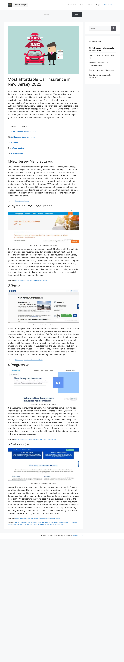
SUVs (82, 5)
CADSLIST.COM (77, 535)
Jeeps (98, 5)
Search (76, 15)
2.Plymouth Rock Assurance (23, 137)
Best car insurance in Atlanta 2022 (101, 70)
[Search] (113, 28)
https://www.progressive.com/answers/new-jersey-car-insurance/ (35, 439)
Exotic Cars (72, 5)
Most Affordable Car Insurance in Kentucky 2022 (49, 524)
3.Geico (14, 143)
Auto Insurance (109, 5)
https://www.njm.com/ (22, 201)
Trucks (89, 5)
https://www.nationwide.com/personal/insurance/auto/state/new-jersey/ (37, 518)
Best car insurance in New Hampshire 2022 (28, 522)
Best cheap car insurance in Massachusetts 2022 (56, 522)
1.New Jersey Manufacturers (23, 132)
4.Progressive (17, 148)
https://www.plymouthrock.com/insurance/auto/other (31, 280)
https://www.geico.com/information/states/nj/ (29, 360)
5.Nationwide (17, 154)
